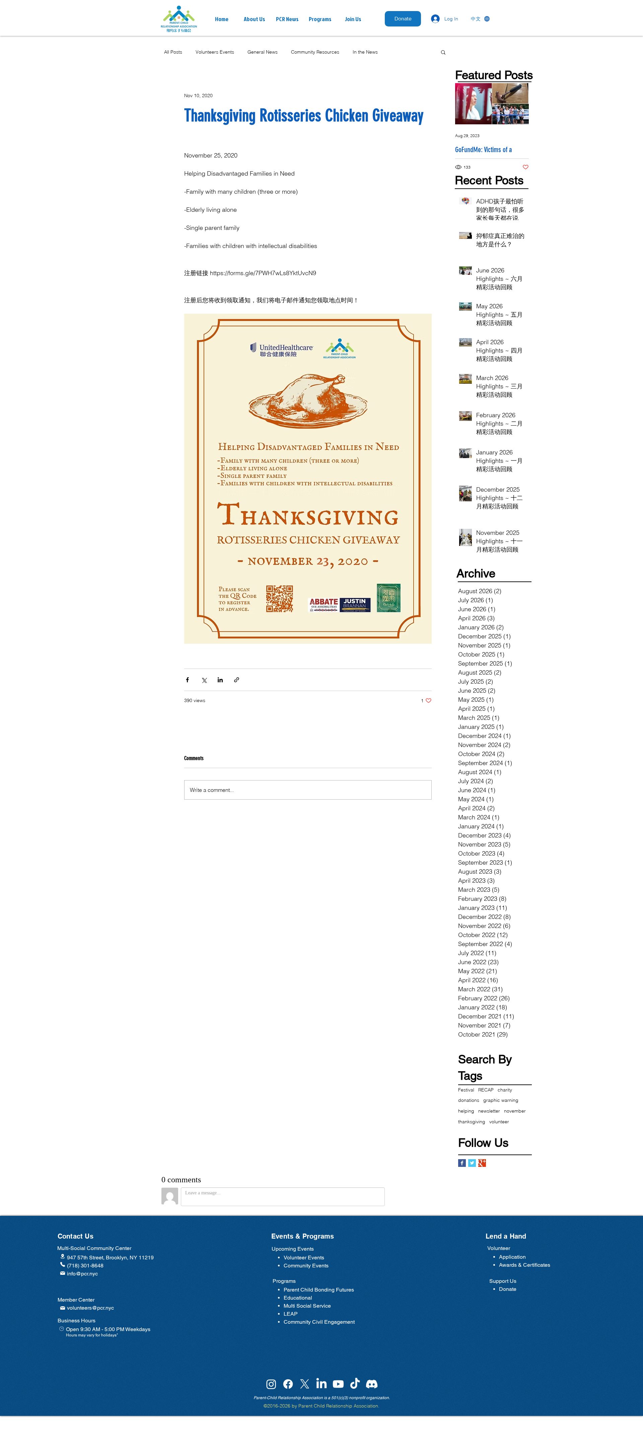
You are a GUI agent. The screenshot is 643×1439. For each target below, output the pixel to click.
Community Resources (315, 52)
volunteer (499, 1122)
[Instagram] (271, 1384)
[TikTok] (355, 1384)
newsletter (489, 1111)
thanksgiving (471, 1122)
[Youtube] (338, 1384)
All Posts (173, 52)
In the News (365, 52)
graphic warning (500, 1100)
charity (505, 1090)
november (515, 1111)
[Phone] (62, 1264)
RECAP (486, 1090)
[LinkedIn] (321, 1384)
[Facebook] (288, 1384)
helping (466, 1111)
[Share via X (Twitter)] (204, 680)
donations (468, 1100)
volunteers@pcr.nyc (90, 1308)
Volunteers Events (215, 52)
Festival (466, 1090)
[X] (304, 1384)
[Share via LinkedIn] (220, 680)
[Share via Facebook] (187, 680)
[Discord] (371, 1384)
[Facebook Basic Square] (462, 1163)
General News (262, 52)
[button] (287, 19)
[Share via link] (236, 680)
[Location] (62, 1256)
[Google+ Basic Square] (482, 1163)
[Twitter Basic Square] (472, 1163)
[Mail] (62, 1273)
